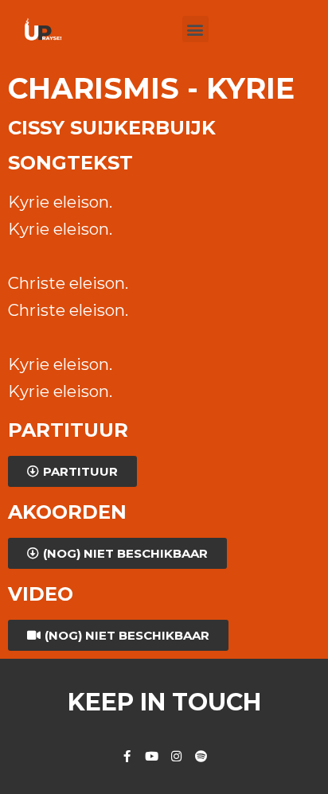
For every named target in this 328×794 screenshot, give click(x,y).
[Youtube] (152, 756)
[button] (195, 29)
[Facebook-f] (127, 756)
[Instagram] (176, 756)
